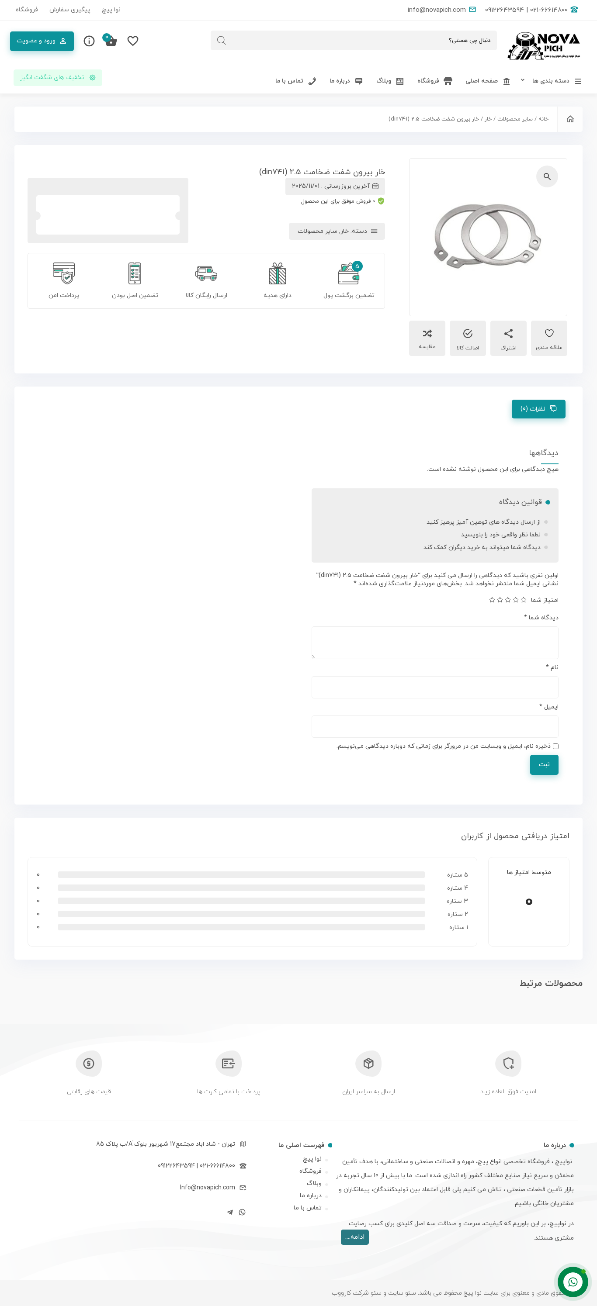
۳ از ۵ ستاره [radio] (508, 600)
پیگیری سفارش (69, 10)
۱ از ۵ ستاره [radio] (524, 600)
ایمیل (549, 707)
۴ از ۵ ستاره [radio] (500, 600)
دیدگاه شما (541, 618)
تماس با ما (308, 1208)
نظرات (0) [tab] (533, 409)
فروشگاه (27, 10)
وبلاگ (314, 1183)
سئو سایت (401, 1293)
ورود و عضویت (36, 41)
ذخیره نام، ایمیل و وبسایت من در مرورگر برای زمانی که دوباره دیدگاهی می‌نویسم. (444, 746)
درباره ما (311, 1196)
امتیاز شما (545, 600)
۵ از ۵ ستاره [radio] (492, 600)
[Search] (222, 40)
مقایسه (427, 346)
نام (552, 667)
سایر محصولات (515, 119)
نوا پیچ (111, 10)
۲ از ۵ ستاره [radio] (516, 600)
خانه (543, 119)
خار (488, 119)
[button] (547, 176)
